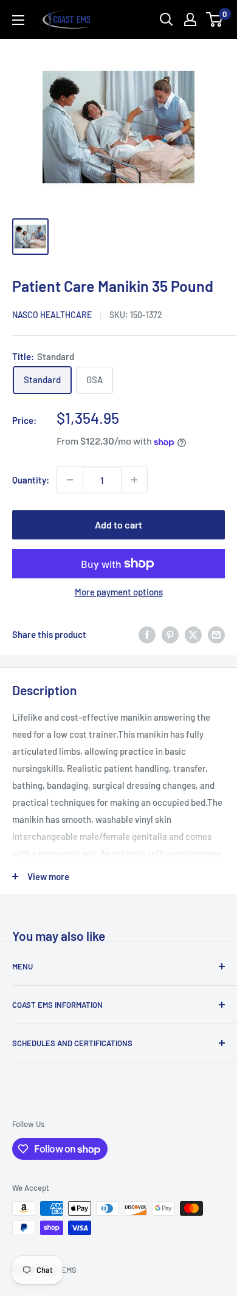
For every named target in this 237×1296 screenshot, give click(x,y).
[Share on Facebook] (147, 634)
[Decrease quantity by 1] (70, 480)
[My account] (190, 19)
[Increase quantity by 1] (134, 480)
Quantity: (30, 479)
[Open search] (166, 19)
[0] (214, 19)
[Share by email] (216, 634)
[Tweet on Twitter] (193, 634)
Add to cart (118, 524)
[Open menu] (18, 20)
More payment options (119, 591)
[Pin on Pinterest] (170, 634)
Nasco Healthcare (52, 315)
